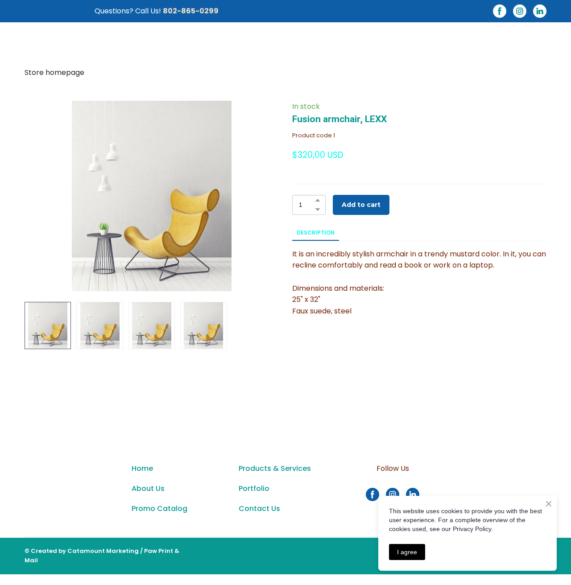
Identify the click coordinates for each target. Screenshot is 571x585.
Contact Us (259, 508)
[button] (499, 11)
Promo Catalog (159, 508)
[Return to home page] (69, 493)
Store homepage (54, 72)
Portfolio (254, 488)
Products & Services (275, 468)
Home (142, 468)
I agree (407, 552)
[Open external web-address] (499, 494)
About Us (148, 488)
